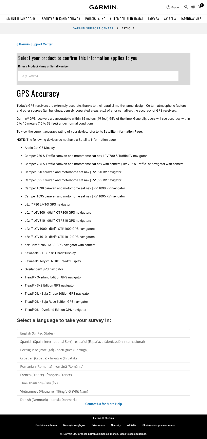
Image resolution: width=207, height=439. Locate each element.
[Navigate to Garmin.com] (103, 7)
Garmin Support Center (93, 28)
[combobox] (98, 76)
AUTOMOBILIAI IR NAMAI (126, 18)
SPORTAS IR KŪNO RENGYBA (61, 18)
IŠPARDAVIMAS (191, 18)
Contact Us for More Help (103, 404)
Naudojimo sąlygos (74, 425)
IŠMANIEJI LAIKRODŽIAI (21, 18)
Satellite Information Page (123, 131)
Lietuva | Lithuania (103, 418)
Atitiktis (131, 425)
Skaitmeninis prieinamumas (159, 425)
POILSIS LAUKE (95, 18)
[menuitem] (174, 7)
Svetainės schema (46, 425)
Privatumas (98, 425)
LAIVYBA (153, 18)
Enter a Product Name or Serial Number (43, 66)
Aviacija (170, 18)
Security (116, 425)
